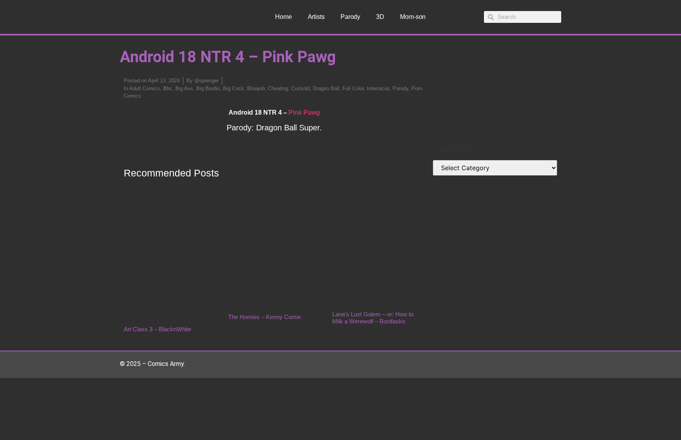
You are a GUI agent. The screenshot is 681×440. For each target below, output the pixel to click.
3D (380, 16)
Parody (350, 16)
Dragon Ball (326, 88)
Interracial (378, 88)
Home (283, 16)
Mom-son (413, 16)
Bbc (167, 88)
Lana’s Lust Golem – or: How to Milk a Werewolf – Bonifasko (372, 318)
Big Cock (233, 88)
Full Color (353, 88)
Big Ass (184, 88)
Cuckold (300, 88)
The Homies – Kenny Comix (264, 317)
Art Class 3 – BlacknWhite (157, 329)
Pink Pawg (304, 112)
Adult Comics (144, 88)
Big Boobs (208, 88)
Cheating (278, 88)
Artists (316, 16)
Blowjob (256, 88)
